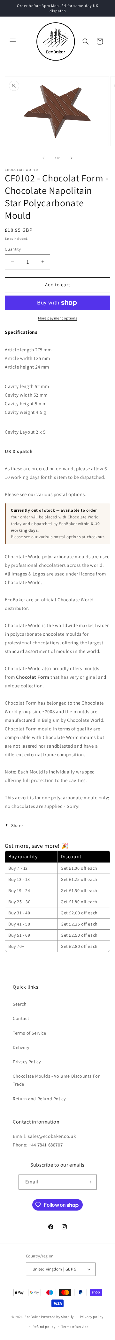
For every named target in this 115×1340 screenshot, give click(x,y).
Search (20, 1004)
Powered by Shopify (57, 1316)
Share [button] (17, 825)
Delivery (21, 1047)
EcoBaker (32, 1316)
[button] (13, 41)
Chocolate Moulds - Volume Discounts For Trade (56, 1080)
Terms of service (74, 1326)
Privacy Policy (27, 1062)
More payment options (57, 318)
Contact (21, 1018)
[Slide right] (72, 158)
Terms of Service (29, 1033)
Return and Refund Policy (39, 1099)
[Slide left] (43, 158)
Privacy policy (91, 1316)
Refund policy (44, 1326)
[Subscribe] (89, 1182)
